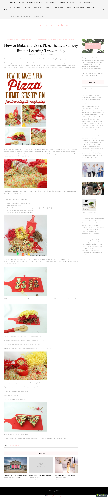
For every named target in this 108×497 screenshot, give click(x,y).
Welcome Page (38, 16)
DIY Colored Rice (12, 154)
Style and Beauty (54, 12)
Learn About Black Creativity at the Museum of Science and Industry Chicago (15, 476)
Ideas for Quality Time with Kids (70, 2)
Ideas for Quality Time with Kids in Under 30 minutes (46, 39)
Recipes (27, 7)
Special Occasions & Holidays (19, 12)
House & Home (91, 7)
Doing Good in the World (75, 7)
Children (21, 2)
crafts (16, 39)
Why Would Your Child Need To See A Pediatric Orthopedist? (65, 476)
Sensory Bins (69, 39)
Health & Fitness (15, 7)
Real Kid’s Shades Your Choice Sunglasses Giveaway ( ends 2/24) (40, 476)
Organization (59, 7)
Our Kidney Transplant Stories (20, 16)
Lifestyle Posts (39, 12)
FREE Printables (51, 2)
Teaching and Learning (34, 2)
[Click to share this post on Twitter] (13, 446)
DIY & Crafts (88, 2)
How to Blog (77, 12)
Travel (67, 12)
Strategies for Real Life (42, 7)
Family (12, 2)
